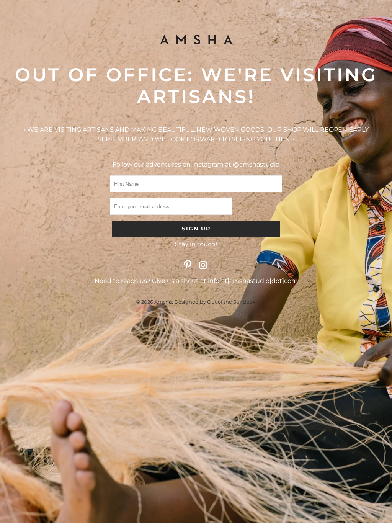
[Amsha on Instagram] (203, 265)
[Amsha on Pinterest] (187, 265)
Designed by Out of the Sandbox (214, 302)
